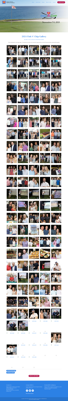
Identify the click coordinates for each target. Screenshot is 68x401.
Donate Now (61, 2)
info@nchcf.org (8, 391)
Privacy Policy (31, 399)
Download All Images (10, 372)
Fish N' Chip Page (34, 375)
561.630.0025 (11, 390)
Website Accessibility (36, 399)
